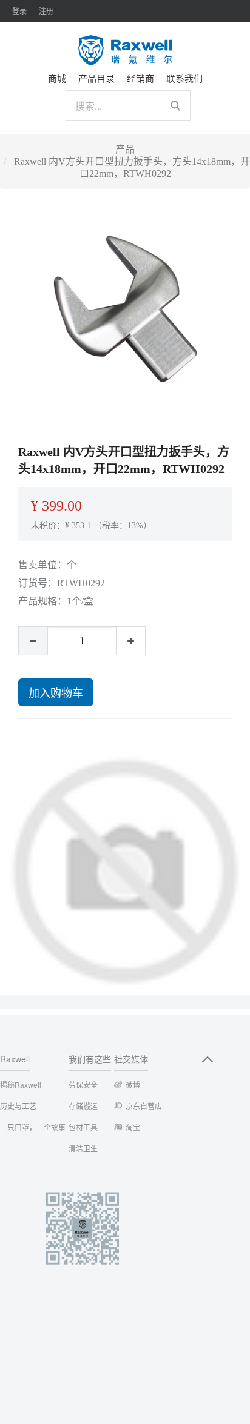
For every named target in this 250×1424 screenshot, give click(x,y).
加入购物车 (56, 692)
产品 (125, 149)
